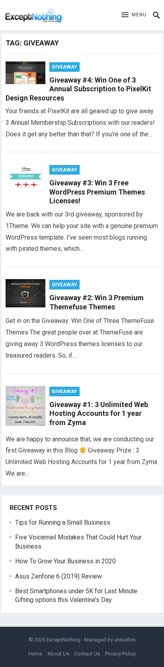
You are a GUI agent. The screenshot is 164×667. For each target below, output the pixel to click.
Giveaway (64, 67)
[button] (133, 15)
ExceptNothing (63, 640)
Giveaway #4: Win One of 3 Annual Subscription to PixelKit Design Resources (78, 89)
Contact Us (87, 654)
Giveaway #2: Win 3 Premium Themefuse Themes (96, 302)
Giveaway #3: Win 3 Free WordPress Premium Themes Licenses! (97, 192)
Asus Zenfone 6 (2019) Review (58, 576)
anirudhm (125, 640)
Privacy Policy (120, 654)
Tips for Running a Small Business (62, 522)
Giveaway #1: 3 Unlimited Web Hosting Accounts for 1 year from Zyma (98, 413)
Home (35, 654)
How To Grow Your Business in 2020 (65, 561)
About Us (58, 654)
